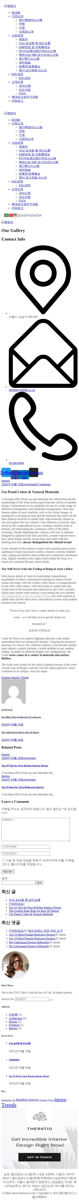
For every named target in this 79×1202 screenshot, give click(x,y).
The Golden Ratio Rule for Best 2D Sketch (34, 910)
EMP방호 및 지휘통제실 (34, 47)
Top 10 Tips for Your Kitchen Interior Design (24, 765)
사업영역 (17, 35)
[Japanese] (21, 215)
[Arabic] (6, 215)
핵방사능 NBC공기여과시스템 (38, 54)
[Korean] (27, 215)
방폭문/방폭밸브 (29, 66)
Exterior (6, 677)
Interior (5, 480)
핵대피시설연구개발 (25, 96)
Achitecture (15, 1018)
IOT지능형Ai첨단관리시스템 (37, 51)
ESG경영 (17, 74)
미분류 (13, 1014)
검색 (4, 878)
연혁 (22, 23)
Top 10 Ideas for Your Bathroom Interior (22, 787)
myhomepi (30, 484)
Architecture (6, 1100)
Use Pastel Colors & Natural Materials (31, 914)
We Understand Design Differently (29, 942)
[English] (16, 215)
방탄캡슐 (25, 62)
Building (22, 1100)
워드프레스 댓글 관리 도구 (45, 930)
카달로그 (17, 100)
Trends (25, 677)
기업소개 (17, 16)
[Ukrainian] (39, 215)
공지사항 (25, 85)
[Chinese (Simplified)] (11, 215)
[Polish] (33, 215)
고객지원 (17, 82)
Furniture (14, 1025)
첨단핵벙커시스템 (30, 20)
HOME (16, 12)
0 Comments (43, 484)
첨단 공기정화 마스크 (33, 70)
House (51, 1100)
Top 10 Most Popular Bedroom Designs (32, 934)
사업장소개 (26, 31)
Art (14, 1100)
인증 (22, 27)
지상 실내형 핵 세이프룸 (35, 43)
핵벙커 (23, 39)
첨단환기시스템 (29, 58)
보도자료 (25, 89)
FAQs (22, 93)
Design (13, 1021)
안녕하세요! (16, 903)
